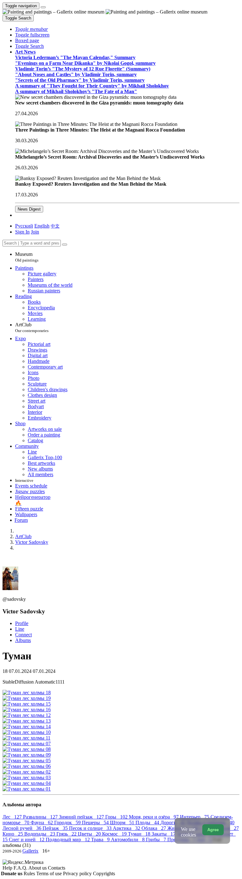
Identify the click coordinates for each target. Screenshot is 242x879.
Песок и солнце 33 (91, 828)
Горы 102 (117, 817)
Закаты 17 (164, 834)
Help (8, 868)
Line (19, 629)
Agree (213, 829)
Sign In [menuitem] (22, 231)
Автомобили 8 (128, 839)
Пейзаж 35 (56, 828)
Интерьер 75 (195, 817)
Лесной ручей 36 (23, 828)
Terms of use (49, 873)
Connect (23, 634)
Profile (21, 623)
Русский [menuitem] (24, 225)
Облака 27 (154, 828)
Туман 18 (140, 834)
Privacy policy (78, 873)
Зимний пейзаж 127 (82, 817)
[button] (31, 29)
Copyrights (104, 873)
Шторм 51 (122, 822)
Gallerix (30, 851)
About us (38, 868)
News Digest (29, 209)
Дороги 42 (173, 822)
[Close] (64, 244)
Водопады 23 (40, 834)
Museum (26, 256)
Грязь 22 (67, 834)
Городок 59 (68, 822)
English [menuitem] (41, 225)
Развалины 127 (41, 817)
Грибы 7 (156, 839)
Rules (30, 873)
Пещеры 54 (96, 822)
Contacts (56, 868)
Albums (23, 640)
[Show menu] (43, 7)
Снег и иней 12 (27, 839)
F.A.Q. (21, 868)
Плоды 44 (147, 822)
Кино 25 (13, 834)
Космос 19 (115, 834)
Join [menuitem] (35, 231)
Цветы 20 (90, 834)
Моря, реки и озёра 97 (154, 817)
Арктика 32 (127, 828)
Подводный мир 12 (68, 839)
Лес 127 (13, 817)
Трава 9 (101, 839)
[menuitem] (55, 225)
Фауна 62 (42, 822)
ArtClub (32, 327)
